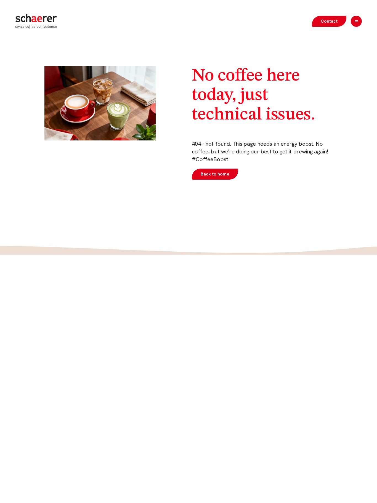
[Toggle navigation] (356, 21)
